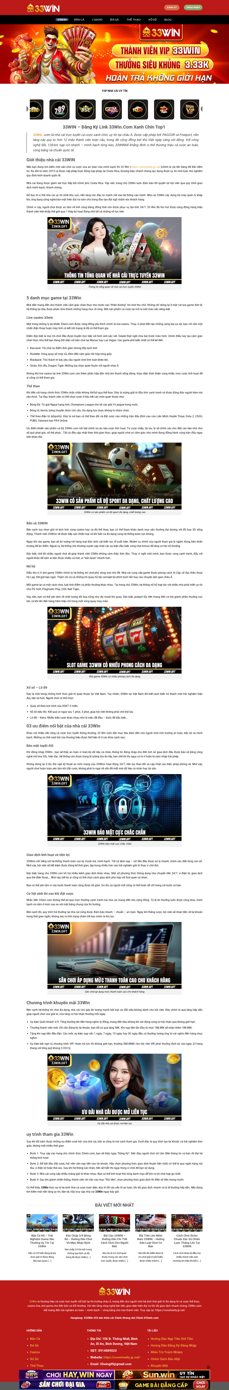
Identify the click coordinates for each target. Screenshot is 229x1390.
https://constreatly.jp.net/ (146, 166)
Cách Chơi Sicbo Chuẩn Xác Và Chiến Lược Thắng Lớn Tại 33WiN (187, 1241)
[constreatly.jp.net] (43, 7)
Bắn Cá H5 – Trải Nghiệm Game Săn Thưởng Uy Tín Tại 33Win (42, 1241)
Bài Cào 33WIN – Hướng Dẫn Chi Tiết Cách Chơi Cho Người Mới (114, 1241)
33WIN (62, 19)
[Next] (203, 1244)
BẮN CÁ (79, 19)
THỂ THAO (134, 19)
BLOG (167, 19)
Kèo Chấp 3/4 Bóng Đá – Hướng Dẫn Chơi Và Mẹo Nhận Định (78, 1239)
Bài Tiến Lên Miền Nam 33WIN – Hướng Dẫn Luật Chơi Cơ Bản (150, 1241)
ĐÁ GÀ (114, 19)
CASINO (97, 19)
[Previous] (25, 1244)
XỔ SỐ (152, 19)
